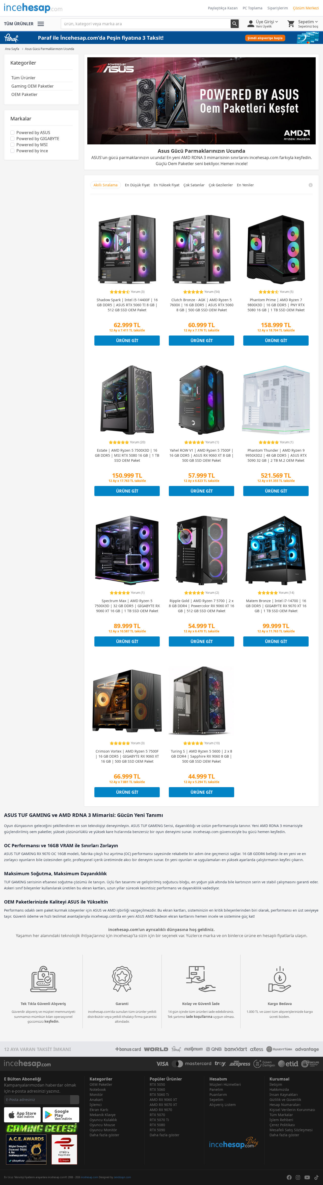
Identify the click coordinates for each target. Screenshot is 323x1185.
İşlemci (96, 1104)
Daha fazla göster (104, 1134)
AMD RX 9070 (161, 1109)
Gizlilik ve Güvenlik (285, 1099)
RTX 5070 (157, 1114)
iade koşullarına (199, 1016)
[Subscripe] (74, 1099)
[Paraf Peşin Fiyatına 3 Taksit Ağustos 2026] (161, 38)
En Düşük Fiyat (137, 185)
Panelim (216, 1089)
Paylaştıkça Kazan (223, 8)
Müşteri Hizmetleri (225, 1084)
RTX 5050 (157, 1084)
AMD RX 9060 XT (163, 1099)
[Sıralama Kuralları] (311, 185)
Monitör (96, 1094)
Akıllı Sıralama (106, 185)
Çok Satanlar (194, 185)
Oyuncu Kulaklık (103, 1119)
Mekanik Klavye (103, 1114)
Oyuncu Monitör (103, 1129)
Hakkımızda (279, 1089)
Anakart (96, 1099)
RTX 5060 (157, 1089)
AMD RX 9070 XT (163, 1104)
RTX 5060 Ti (159, 1094)
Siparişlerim (277, 8)
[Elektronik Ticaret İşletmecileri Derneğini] (288, 1063)
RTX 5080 (157, 1124)
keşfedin (51, 1021)
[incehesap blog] (234, 1128)
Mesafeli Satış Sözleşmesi (291, 1129)
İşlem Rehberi (281, 1119)
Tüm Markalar (281, 1114)
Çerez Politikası (282, 1124)
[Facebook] (289, 1177)
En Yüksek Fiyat (166, 185)
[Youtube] (307, 1177)
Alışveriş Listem (222, 1104)
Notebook (98, 1089)
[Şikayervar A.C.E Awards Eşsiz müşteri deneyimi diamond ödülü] (26, 1150)
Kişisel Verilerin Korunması (292, 1109)
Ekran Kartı (99, 1109)
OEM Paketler (101, 1084)
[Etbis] (64, 1150)
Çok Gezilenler (221, 185)
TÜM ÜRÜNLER (19, 24)
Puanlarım (218, 1094)
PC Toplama (252, 8)
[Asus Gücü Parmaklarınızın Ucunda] (201, 100)
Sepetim (216, 1099)
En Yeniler (245, 185)
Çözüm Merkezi (306, 8)
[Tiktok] (316, 1177)
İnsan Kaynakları (284, 1094)
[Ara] (235, 23)
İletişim (276, 1084)
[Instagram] (298, 1177)
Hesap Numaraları (285, 1104)
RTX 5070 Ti (159, 1119)
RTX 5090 (157, 1129)
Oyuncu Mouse (102, 1124)
